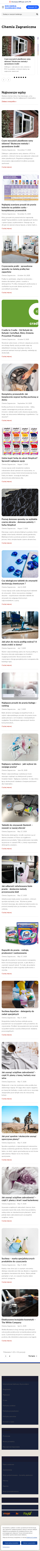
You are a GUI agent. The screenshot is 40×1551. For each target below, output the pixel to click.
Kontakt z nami (8, 1422)
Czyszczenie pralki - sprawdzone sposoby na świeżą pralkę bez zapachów (17, 269)
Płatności (6, 1395)
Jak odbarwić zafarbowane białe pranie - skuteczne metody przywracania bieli (17, 889)
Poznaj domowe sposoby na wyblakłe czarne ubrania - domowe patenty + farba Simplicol (19, 522)
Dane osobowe (8, 1464)
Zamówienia (7, 1470)
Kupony (5, 1486)
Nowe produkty (9, 1441)
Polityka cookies (9, 1406)
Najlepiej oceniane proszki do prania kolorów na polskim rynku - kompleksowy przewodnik (19, 208)
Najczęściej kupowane (11, 1447)
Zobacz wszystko (9, 101)
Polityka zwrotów (9, 1416)
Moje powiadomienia (11, 1491)
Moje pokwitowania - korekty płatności (18, 1475)
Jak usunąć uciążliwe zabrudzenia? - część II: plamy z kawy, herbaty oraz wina (19, 1075)
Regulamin (7, 1389)
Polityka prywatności (11, 1411)
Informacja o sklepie (11, 1500)
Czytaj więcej (7, 167)
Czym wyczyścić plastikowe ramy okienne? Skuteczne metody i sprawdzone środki (17, 61)
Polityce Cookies (32, 1537)
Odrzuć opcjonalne (29, 1543)
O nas (5, 1400)
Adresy (5, 1481)
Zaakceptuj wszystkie (11, 1543)
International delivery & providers (16, 1384)
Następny (33, 1356)
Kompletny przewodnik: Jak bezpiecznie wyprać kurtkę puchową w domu (20, 397)
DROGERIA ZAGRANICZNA (13, 7)
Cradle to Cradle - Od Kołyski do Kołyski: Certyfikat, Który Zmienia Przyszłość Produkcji (18, 333)
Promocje (6, 1436)
